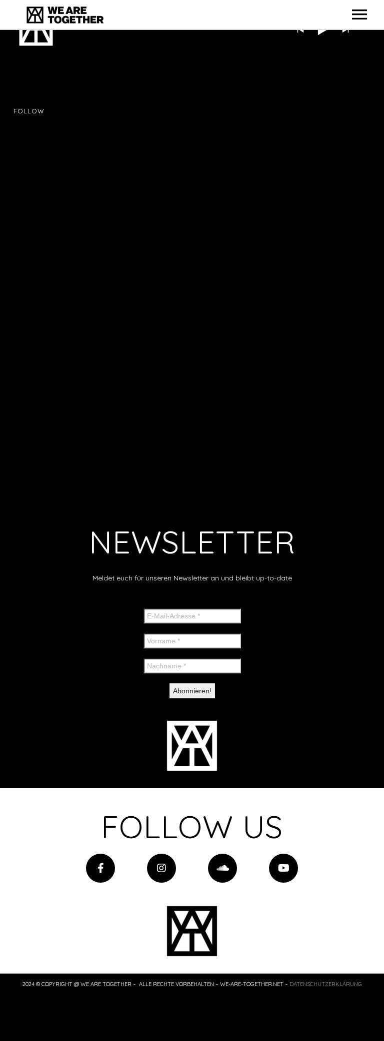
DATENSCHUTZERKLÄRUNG (326, 984)
